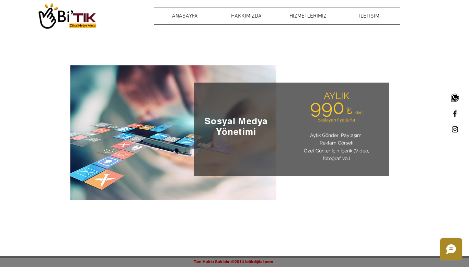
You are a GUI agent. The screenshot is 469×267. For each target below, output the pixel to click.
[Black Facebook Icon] (455, 113)
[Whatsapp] (455, 98)
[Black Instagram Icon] (455, 129)
